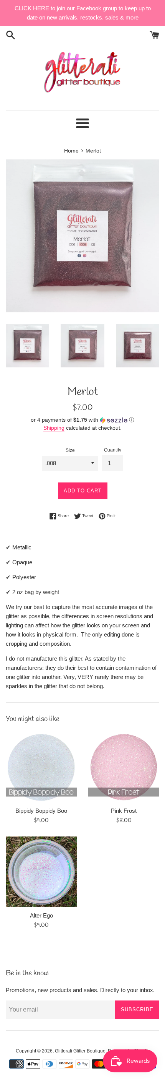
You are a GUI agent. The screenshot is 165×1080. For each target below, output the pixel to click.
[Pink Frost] (123, 767)
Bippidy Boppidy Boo (41, 810)
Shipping (53, 428)
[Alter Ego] (41, 871)
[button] (82, 420)
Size (70, 450)
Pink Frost (124, 810)
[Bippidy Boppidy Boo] (41, 767)
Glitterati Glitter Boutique (80, 1051)
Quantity (112, 450)
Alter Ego (41, 915)
